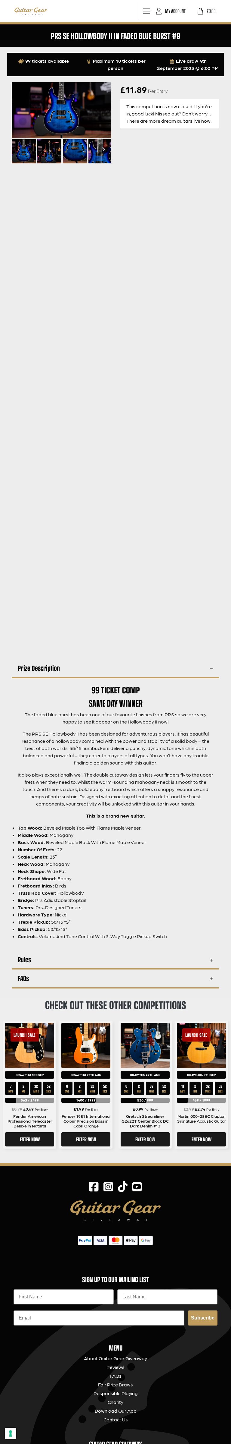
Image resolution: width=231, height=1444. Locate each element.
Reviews (115, 1367)
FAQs (23, 978)
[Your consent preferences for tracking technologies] (10, 1433)
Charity (115, 1402)
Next (103, 149)
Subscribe (202, 1317)
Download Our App (116, 1411)
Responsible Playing (116, 1393)
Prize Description (39, 668)
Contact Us (115, 1419)
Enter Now (30, 1139)
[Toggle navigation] (146, 11)
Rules (24, 959)
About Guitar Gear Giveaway (115, 1358)
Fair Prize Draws (115, 1384)
